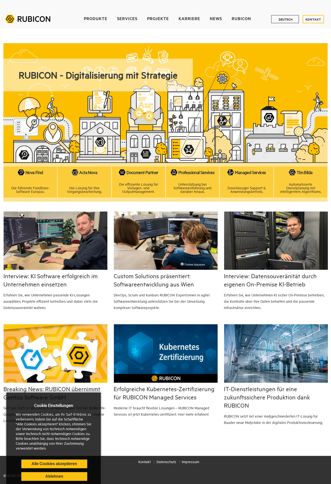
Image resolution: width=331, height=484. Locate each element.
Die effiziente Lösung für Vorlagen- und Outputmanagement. (138, 188)
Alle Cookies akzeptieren (54, 464)
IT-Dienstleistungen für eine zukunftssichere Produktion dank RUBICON (267, 397)
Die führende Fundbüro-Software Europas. (30, 189)
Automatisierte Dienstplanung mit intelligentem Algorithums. (301, 188)
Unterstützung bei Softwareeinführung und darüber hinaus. (192, 188)
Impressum (190, 462)
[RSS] (325, 5)
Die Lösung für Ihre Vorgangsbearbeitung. (84, 189)
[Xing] (318, 5)
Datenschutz (166, 462)
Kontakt (313, 19)
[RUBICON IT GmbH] (27, 18)
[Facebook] (285, 5)
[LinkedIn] (305, 5)
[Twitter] (292, 5)
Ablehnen (54, 476)
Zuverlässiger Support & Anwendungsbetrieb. (246, 189)
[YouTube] (298, 5)
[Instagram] (312, 5)
